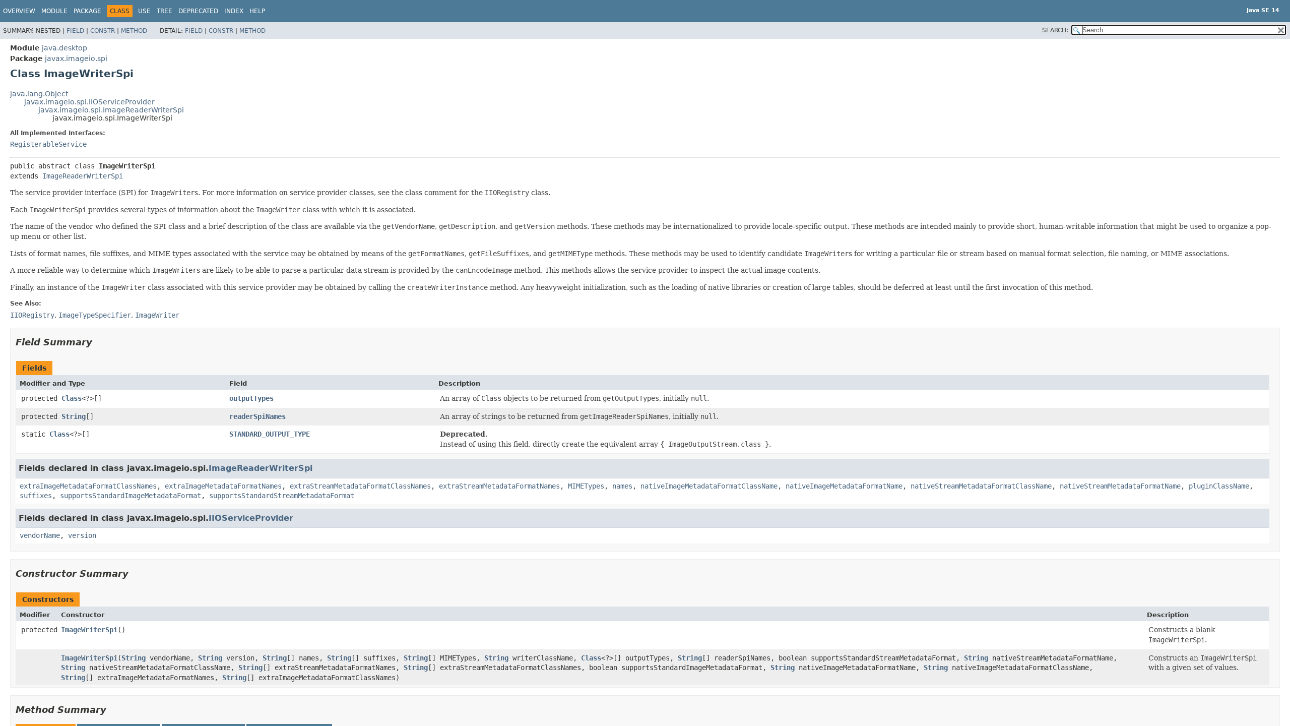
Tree (164, 11)
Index (233, 11)
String (73, 416)
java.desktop (64, 48)
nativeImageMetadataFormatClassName (709, 486)
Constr (102, 30)
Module (54, 11)
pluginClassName (1219, 486)
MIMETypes (586, 486)
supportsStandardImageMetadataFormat (130, 496)
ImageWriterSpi (89, 630)
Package (87, 11)
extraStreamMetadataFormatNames (499, 486)
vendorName (40, 535)
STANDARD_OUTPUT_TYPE (269, 434)
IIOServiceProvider (251, 518)
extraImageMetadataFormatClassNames (88, 486)
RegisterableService (48, 144)
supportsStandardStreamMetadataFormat (281, 496)
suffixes (36, 496)
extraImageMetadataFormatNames (223, 486)
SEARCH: (1055, 30)
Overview (19, 11)
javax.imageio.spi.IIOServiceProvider (89, 102)
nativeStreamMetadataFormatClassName (981, 486)
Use (144, 11)
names (622, 486)
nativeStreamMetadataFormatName (1120, 486)
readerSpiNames (257, 416)
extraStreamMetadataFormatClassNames (360, 486)
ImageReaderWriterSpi (82, 176)
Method (134, 30)
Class (71, 398)
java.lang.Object (39, 94)
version (82, 535)
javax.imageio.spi (76, 58)
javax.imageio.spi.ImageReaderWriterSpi (111, 110)
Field (75, 30)
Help (257, 11)
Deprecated (198, 11)
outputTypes (251, 398)
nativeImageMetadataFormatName (844, 486)
